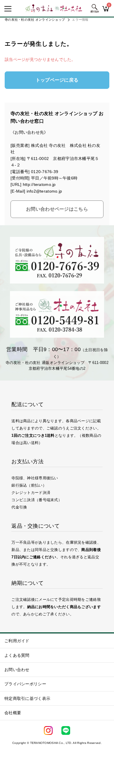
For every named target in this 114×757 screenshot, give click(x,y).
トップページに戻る (57, 80)
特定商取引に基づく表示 (27, 698)
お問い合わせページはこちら (57, 209)
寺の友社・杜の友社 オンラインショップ (35, 19)
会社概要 (12, 712)
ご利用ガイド (17, 640)
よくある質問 (17, 655)
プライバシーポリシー (25, 684)
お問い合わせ (17, 669)
